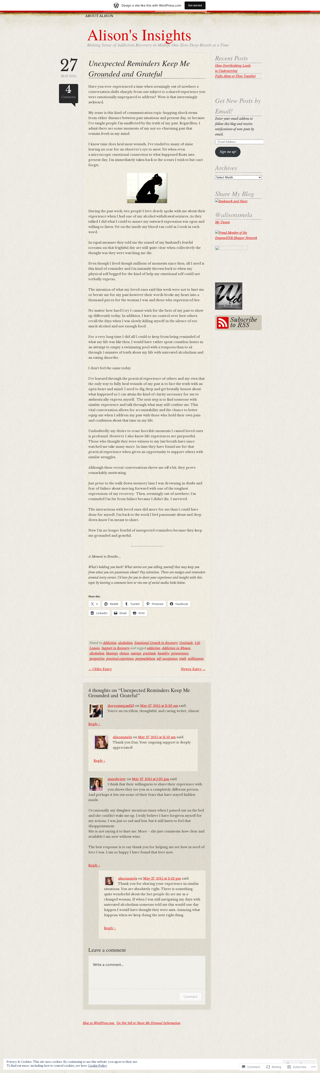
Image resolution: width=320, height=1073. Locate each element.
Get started (195, 5)
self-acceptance (167, 659)
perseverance (180, 653)
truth (182, 659)
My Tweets (222, 222)
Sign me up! (228, 152)
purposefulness (145, 659)
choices (124, 653)
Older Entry (100, 669)
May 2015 (68, 68)
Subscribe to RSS (243, 322)
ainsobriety (117, 779)
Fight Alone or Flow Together (235, 76)
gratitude (149, 653)
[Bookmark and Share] (231, 201)
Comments (68, 91)
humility (163, 653)
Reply (94, 724)
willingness (196, 659)
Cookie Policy (97, 1065)
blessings (112, 653)
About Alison (99, 16)
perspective (96, 659)
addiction (153, 648)
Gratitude (186, 643)
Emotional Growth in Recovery (156, 643)
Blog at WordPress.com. (99, 1023)
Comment (190, 996)
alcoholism (125, 643)
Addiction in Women (176, 648)
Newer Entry (193, 669)
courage (136, 653)
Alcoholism (96, 653)
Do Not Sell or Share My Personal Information (148, 1023)
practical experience (120, 659)
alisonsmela (122, 737)
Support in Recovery (115, 648)
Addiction (109, 643)
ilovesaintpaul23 (121, 706)
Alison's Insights (139, 34)
